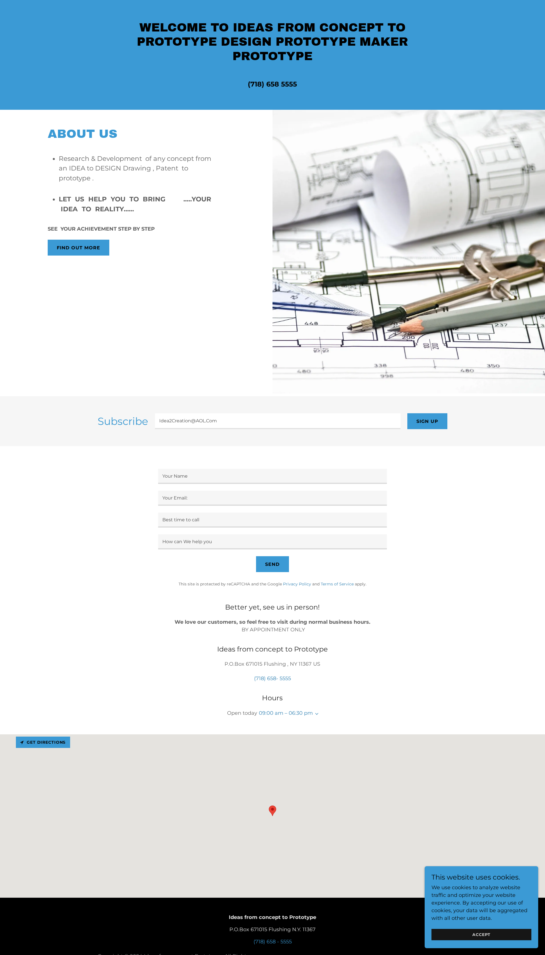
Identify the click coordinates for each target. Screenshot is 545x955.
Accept (481, 934)
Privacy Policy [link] (297, 584)
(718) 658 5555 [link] (272, 84)
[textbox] (278, 421)
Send (272, 564)
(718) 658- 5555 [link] (272, 678)
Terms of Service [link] (337, 584)
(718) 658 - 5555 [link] (272, 942)
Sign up (427, 421)
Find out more (78, 247)
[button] (315, 714)
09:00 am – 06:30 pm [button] (286, 713)
